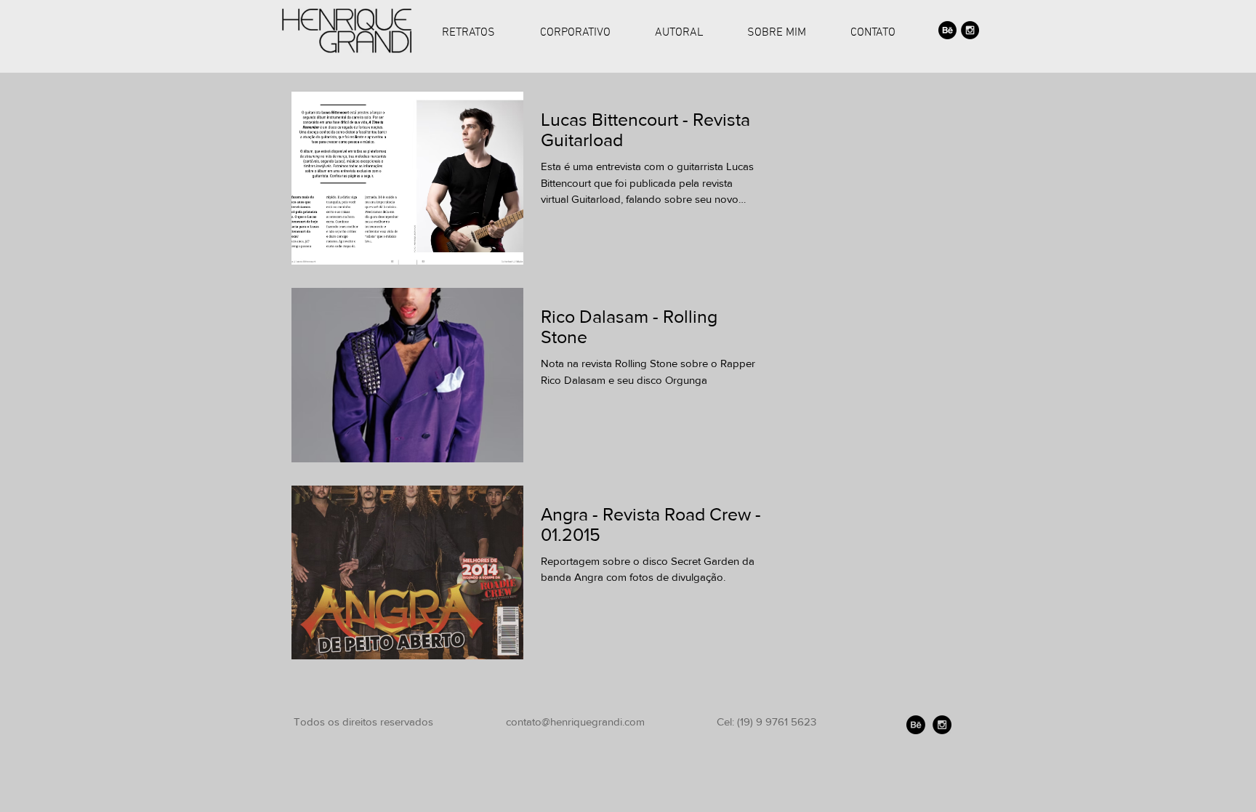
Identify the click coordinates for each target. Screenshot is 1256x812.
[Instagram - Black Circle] (970, 30)
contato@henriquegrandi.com (575, 721)
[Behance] (947, 30)
